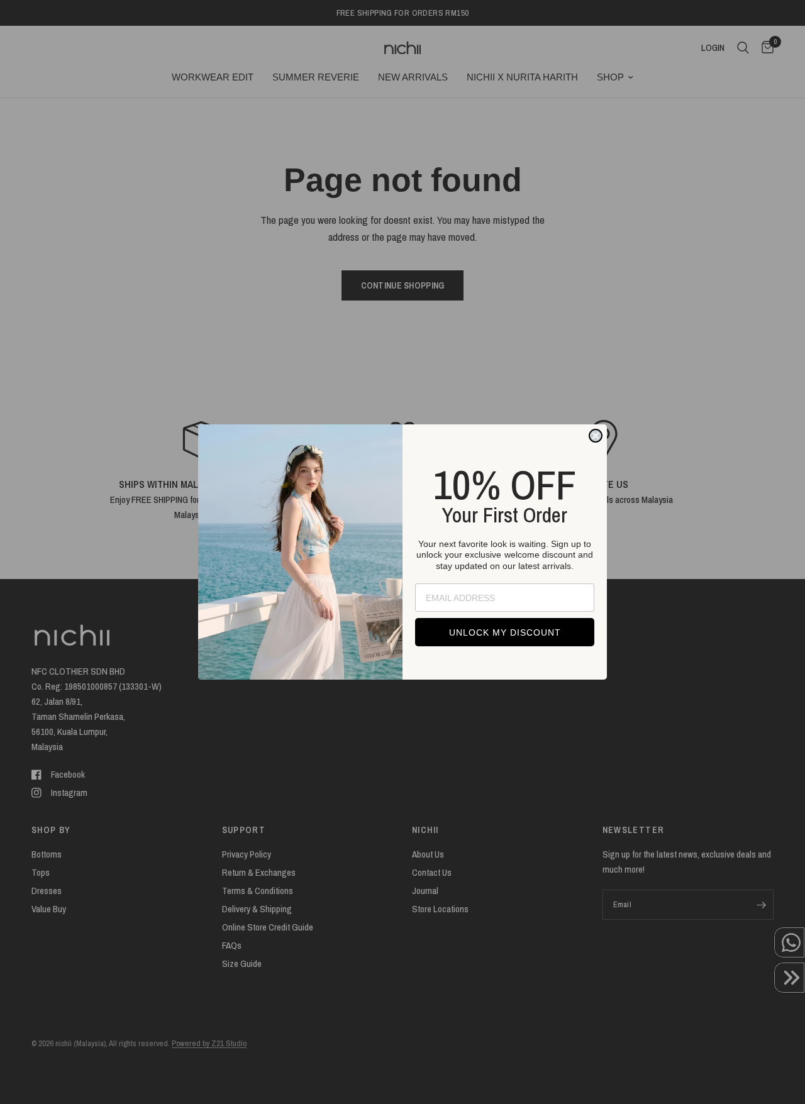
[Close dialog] (595, 435)
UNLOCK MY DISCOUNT (505, 632)
